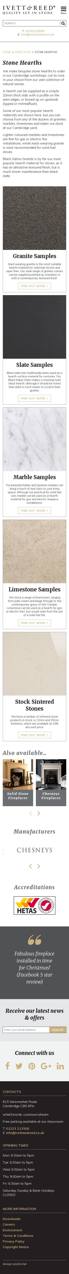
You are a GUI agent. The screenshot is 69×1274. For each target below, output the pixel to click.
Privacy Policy (13, 1241)
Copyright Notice (16, 1247)
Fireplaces (23, 52)
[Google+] (46, 1068)
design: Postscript (15, 1264)
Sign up (57, 1030)
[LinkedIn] (60, 1068)
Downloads (11, 1219)
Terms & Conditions (18, 1235)
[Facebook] (7, 1068)
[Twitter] (19, 1068)
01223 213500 (35, 31)
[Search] (63, 23)
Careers (9, 1224)
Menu (63, 13)
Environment (12, 1230)
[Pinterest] (31, 1068)
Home (7, 52)
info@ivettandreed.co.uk (37, 34)
